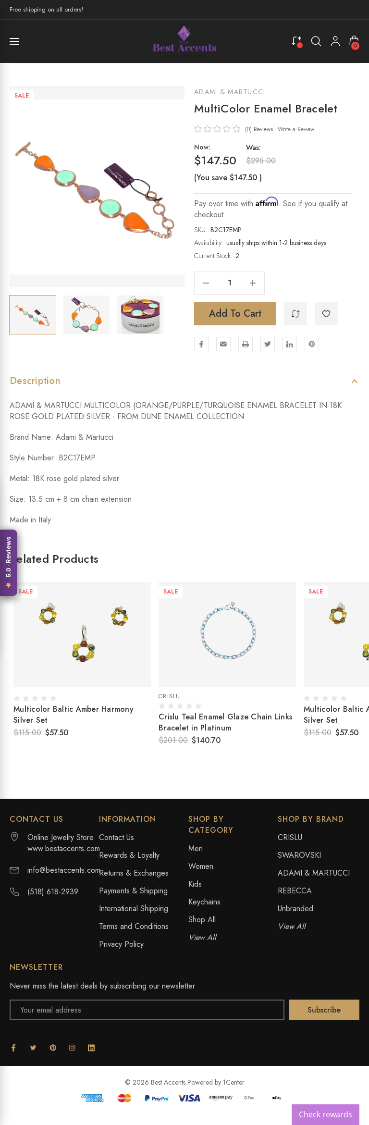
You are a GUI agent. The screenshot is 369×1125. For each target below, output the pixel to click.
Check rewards (325, 1114)
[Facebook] (201, 344)
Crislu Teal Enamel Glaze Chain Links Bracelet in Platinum (225, 722)
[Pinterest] (312, 344)
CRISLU (290, 837)
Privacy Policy (121, 944)
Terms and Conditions (134, 926)
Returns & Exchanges (134, 872)
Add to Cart (235, 314)
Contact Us (116, 837)
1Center (234, 1082)
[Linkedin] (290, 344)
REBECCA (295, 890)
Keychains (204, 901)
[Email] (223, 344)
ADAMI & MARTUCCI (229, 92)
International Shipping (133, 908)
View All (202, 937)
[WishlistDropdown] (326, 313)
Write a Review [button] (296, 129)
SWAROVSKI (299, 855)
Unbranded (295, 908)
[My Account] (335, 41)
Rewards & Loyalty (129, 855)
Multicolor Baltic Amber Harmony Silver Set (73, 715)
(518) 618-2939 (52, 891)
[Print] (245, 344)
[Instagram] (72, 1047)
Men (195, 848)
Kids (195, 884)
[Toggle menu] (15, 41)
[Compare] (296, 40)
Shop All (202, 919)
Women (200, 866)
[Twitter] (267, 344)
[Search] (316, 41)
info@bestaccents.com (63, 870)
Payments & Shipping (133, 890)
